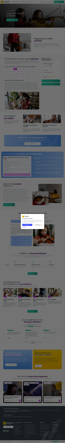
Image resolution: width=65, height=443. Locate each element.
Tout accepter (27, 224)
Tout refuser (38, 224)
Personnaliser (24, 227)
